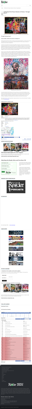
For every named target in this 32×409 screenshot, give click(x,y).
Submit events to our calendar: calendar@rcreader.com (9, 401)
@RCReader (2, 403)
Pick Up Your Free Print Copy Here (6, 367)
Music (3, 376)
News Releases (4, 381)
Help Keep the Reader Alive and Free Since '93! (13, 160)
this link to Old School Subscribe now (10, 156)
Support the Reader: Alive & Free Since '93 (8, 370)
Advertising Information (5, 369)
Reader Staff (4, 15)
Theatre (3, 375)
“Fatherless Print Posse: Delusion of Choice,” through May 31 (17, 12)
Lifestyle (3, 380)
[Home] (4, 2)
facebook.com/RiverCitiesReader (5, 402)
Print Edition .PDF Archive (5, 368)
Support (3, 171)
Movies (3, 377)
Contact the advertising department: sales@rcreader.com (9, 400)
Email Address (4, 277)
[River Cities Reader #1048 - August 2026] (16, 210)
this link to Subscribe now (8, 298)
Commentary (4, 374)
